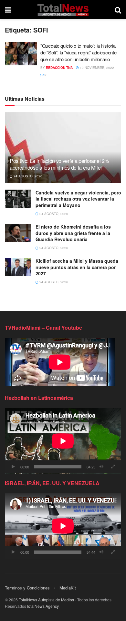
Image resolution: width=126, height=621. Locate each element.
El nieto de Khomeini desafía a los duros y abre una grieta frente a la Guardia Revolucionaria (73, 232)
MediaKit (67, 588)
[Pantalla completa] (113, 467)
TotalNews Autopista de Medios (46, 599)
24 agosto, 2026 (27, 176)
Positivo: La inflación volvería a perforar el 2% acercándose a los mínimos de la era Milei (59, 164)
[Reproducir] (13, 467)
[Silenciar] (101, 467)
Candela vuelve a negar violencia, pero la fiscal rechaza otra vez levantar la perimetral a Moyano (78, 198)
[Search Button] (118, 9)
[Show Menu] (8, 9)
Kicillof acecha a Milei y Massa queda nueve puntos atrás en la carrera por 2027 (77, 267)
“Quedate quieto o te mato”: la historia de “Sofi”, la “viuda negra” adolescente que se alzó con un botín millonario (78, 52)
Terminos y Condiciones (27, 588)
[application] (63, 441)
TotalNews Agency (42, 606)
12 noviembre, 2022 (96, 67)
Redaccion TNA (59, 67)
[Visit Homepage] (62, 9)
